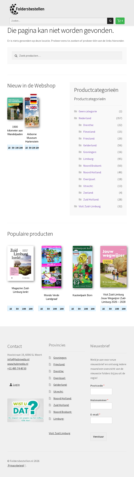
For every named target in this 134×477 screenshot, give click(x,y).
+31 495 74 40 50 (16, 368)
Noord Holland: (92, 172)
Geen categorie (88, 111)
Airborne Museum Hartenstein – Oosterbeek (32, 141)
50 (13, 147)
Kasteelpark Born (82, 295)
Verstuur (98, 436)
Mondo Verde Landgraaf (51, 297)
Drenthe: (88, 125)
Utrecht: (88, 186)
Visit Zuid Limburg (59, 433)
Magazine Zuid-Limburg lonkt (20, 290)
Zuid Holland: (91, 199)
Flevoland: (89, 131)
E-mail (95, 414)
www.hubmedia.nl (17, 364)
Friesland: (89, 138)
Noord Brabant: (92, 165)
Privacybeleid (15, 465)
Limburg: (88, 159)
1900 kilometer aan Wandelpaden (15, 130)
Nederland (85, 118)
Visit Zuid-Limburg (90, 206)
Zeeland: (88, 192)
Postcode (97, 385)
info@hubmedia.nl (18, 359)
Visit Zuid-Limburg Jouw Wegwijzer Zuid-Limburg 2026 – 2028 (113, 298)
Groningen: (89, 152)
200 (21, 147)
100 (17, 147)
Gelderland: (90, 145)
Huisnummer (99, 400)
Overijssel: (89, 179)
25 (9, 147)
